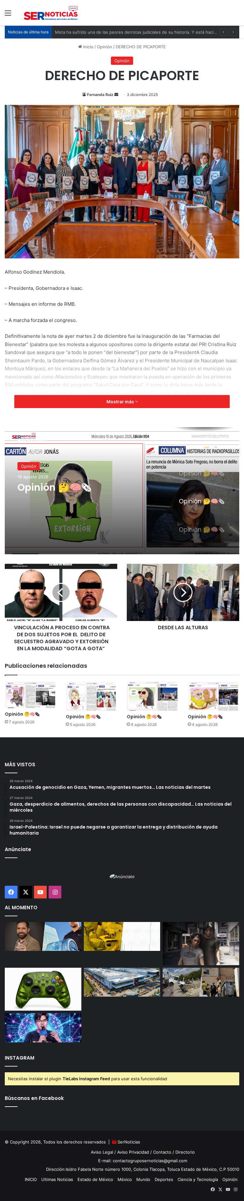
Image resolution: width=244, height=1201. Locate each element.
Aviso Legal (102, 1152)
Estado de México (95, 1179)
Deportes (164, 1179)
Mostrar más (120, 401)
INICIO (31, 1179)
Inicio (87, 46)
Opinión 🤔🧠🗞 (54, 487)
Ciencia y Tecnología (198, 1179)
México (125, 1179)
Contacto (162, 1152)
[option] (122, 490)
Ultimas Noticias (57, 1179)
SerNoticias (129, 1141)
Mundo (143, 1179)
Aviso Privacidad (133, 1152)
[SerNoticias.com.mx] (51, 12)
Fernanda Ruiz (100, 94)
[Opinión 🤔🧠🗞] (30, 695)
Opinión (104, 46)
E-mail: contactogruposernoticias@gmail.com (142, 1160)
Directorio (185, 1152)
